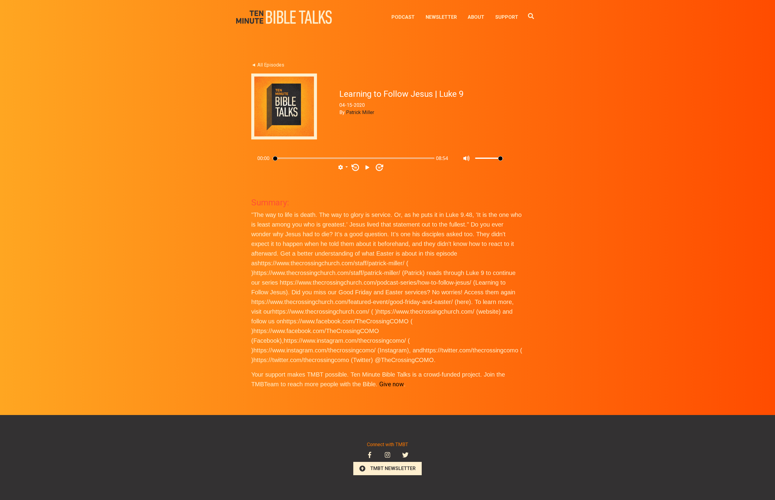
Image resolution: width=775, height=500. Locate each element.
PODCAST (403, 17)
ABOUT (476, 17)
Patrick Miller (360, 112)
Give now (391, 384)
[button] (343, 167)
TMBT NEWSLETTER (393, 468)
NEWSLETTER (441, 17)
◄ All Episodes (267, 65)
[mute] (466, 158)
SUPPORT (506, 17)
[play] (367, 167)
